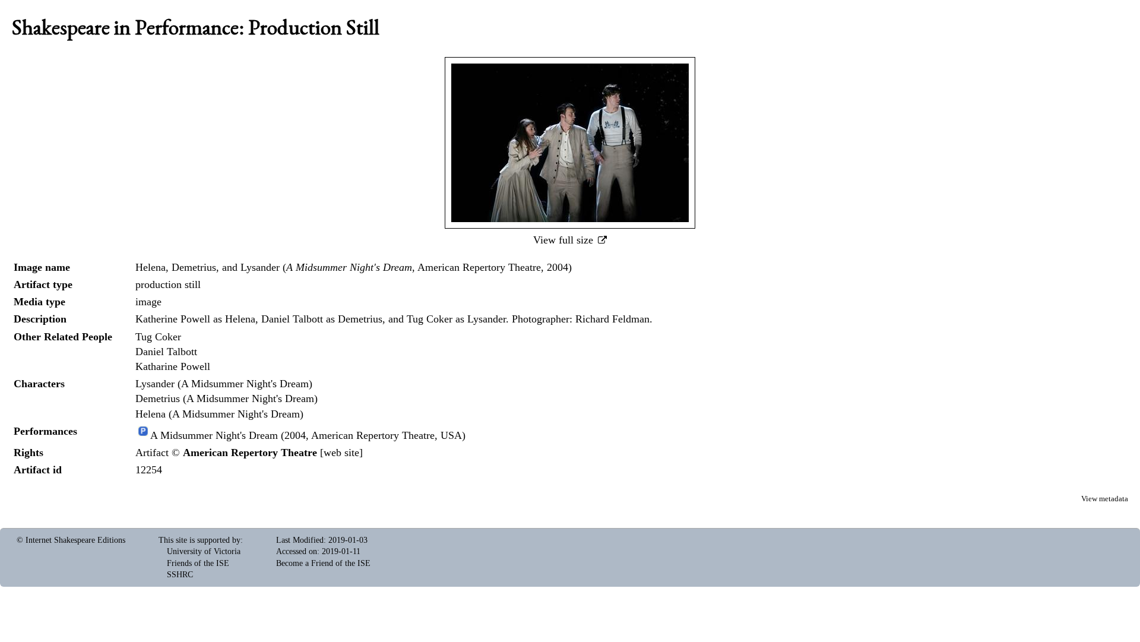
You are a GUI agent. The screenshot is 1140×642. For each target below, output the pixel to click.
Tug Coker (158, 337)
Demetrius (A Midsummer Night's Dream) (226, 398)
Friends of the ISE (198, 563)
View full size (564, 240)
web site (341, 452)
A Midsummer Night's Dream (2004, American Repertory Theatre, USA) (308, 435)
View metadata (1104, 499)
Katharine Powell (172, 366)
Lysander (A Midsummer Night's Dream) (223, 384)
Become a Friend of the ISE (323, 563)
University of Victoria (203, 551)
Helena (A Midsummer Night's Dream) (219, 414)
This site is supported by (199, 540)
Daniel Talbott (166, 352)
